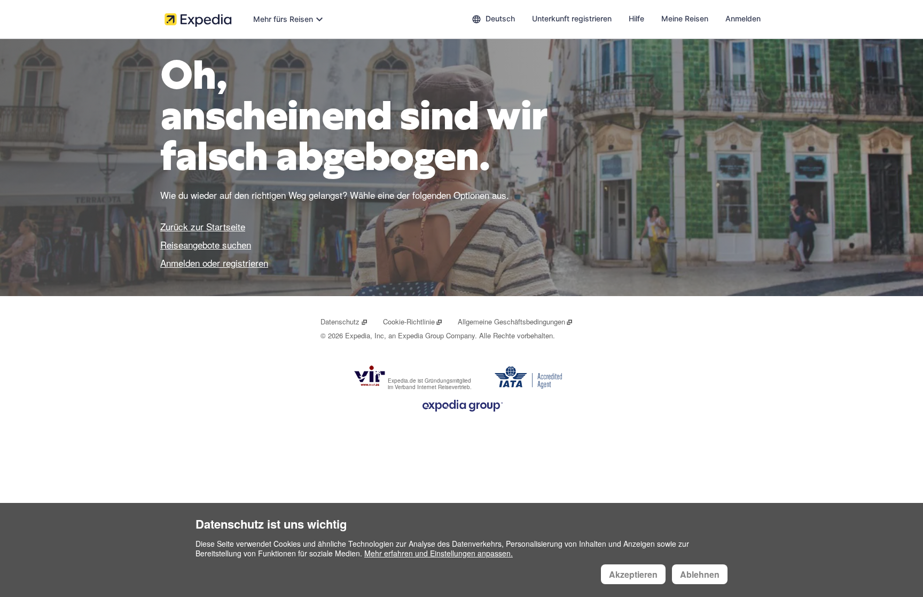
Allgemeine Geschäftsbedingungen (515, 321)
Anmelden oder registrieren (214, 262)
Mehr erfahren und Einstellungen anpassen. (438, 553)
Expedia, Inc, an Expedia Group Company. (411, 335)
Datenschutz (343, 321)
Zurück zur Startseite (202, 226)
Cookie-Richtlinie (413, 321)
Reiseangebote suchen (205, 244)
